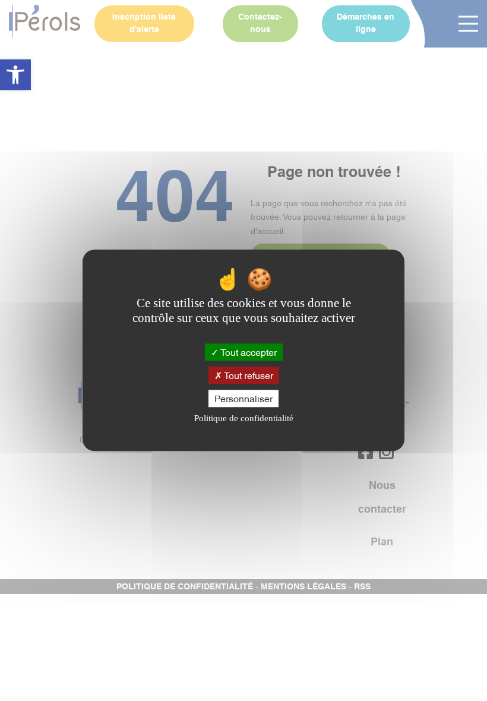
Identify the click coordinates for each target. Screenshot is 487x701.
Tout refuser (247, 374)
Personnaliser (243, 398)
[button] (15, 74)
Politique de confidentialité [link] (243, 419)
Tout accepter (248, 351)
